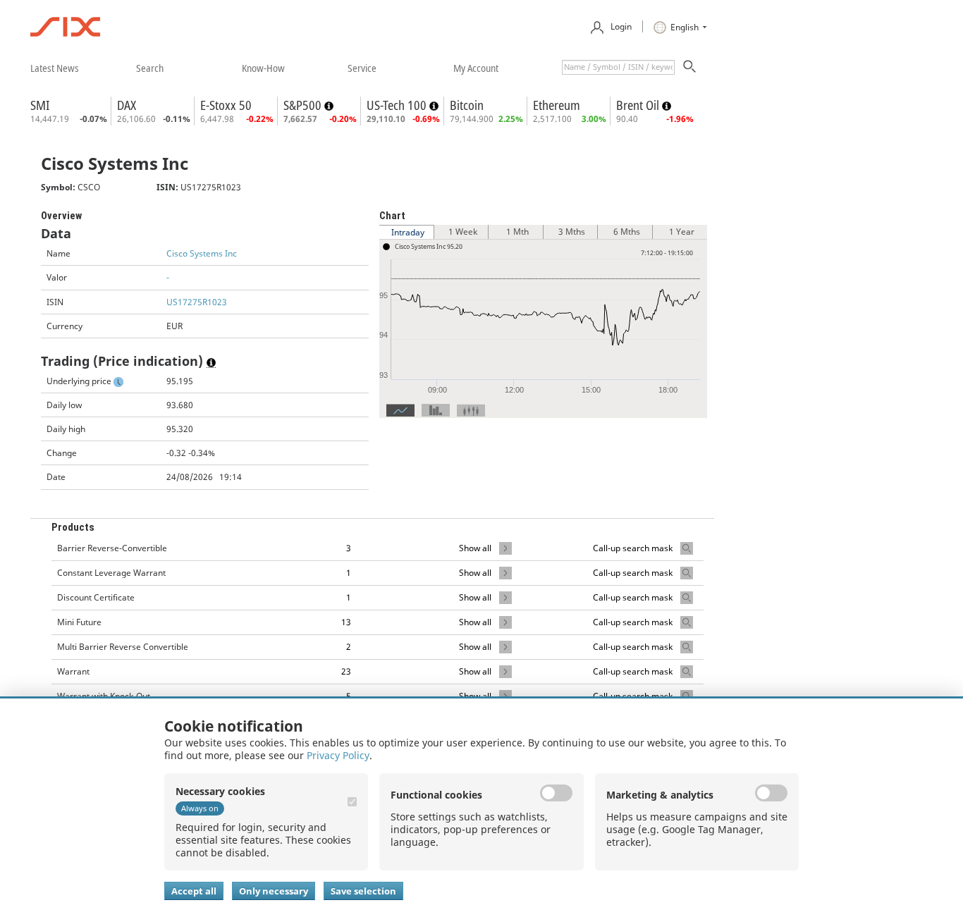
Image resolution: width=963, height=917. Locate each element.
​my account (475, 68)
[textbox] (618, 67)
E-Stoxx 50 (226, 105)
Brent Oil (639, 105)
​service (362, 68)
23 (346, 671)
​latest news (54, 68)
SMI (39, 105)
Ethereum (556, 105)
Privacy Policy (338, 755)
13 (346, 622)
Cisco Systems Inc (201, 253)
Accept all (193, 891)
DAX (126, 105)
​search (150, 68)
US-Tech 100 (398, 105)
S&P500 (303, 105)
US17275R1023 (196, 302)
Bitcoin (467, 105)
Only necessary (273, 891)
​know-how (263, 68)
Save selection (363, 891)
